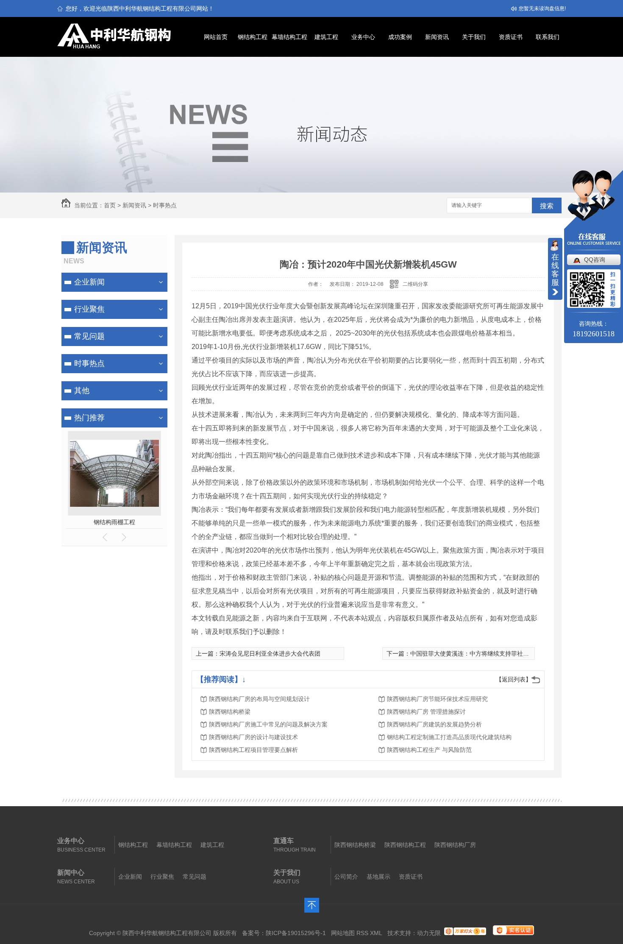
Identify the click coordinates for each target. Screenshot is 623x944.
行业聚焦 (89, 309)
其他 (81, 390)
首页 (110, 205)
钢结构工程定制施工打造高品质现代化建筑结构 (449, 737)
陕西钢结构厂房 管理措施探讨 (426, 711)
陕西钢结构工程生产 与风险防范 (429, 749)
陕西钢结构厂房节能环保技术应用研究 (437, 698)
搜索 (546, 205)
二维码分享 (415, 284)
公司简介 (346, 876)
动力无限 (429, 933)
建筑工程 (326, 37)
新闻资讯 (437, 37)
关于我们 (474, 37)
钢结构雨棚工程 (114, 522)
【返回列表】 (513, 679)
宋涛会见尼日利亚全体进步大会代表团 (270, 653)
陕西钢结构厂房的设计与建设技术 (253, 737)
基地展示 (378, 876)
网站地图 (343, 933)
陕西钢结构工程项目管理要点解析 (253, 749)
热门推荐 (89, 417)
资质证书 (511, 37)
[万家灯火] (465, 933)
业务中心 (363, 37)
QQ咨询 (594, 259)
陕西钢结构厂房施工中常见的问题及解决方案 (268, 724)
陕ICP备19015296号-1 (296, 933)
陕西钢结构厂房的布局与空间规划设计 (259, 698)
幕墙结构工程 (289, 37)
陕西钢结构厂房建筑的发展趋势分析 (434, 724)
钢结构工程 (252, 37)
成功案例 (400, 37)
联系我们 (547, 37)
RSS (362, 933)
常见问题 (89, 336)
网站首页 (216, 37)
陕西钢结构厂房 (455, 844)
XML (376, 933)
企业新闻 (89, 282)
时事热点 (165, 205)
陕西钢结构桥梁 (229, 711)
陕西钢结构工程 (405, 844)
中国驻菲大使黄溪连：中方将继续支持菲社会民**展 (477, 653)
